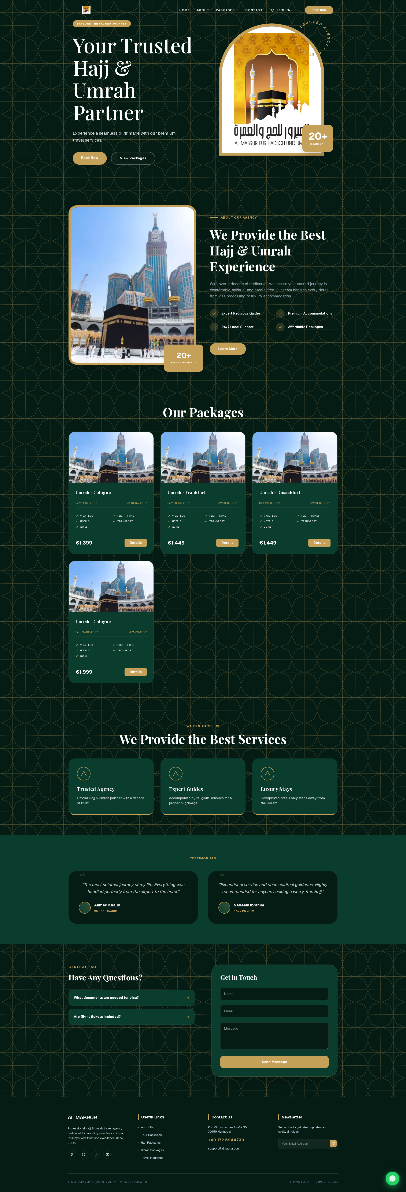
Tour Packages (150, 1135)
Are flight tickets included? (131, 1016)
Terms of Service (326, 1182)
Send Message (274, 1062)
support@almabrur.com (224, 1148)
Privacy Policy (300, 1182)
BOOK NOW (319, 10)
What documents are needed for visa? (131, 997)
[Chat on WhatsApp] (392, 1178)
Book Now (89, 158)
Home (184, 10)
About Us (146, 1127)
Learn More (227, 349)
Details (136, 543)
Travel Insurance (150, 1158)
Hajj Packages (149, 1142)
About (203, 10)
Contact (254, 10)
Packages (225, 10)
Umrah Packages (151, 1150)
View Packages (133, 158)
